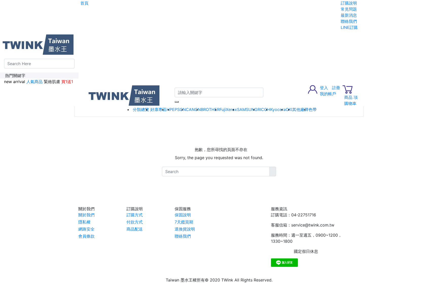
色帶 (312, 109)
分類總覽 (141, 109)
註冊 (336, 87)
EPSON (179, 109)
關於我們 (86, 214)
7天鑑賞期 (184, 221)
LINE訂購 (349, 27)
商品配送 (134, 229)
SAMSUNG (247, 109)
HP (169, 109)
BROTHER (210, 109)
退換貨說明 (185, 229)
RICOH (264, 109)
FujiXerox (228, 109)
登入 (324, 87)
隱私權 (84, 221)
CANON (193, 109)
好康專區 (158, 109)
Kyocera (278, 109)
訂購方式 (134, 214)
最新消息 (349, 15)
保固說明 (183, 214)
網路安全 (86, 229)
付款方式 (134, 221)
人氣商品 (34, 81)
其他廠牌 (300, 109)
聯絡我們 (349, 21)
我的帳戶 (328, 93)
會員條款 (86, 236)
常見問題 (349, 9)
